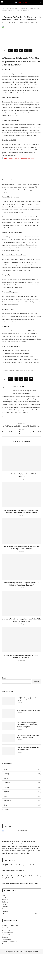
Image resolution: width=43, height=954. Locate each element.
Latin (22, 796)
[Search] (41, 2)
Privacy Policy (6, 928)
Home (3, 8)
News (22, 805)
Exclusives (22, 782)
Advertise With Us (7, 932)
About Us (5, 925)
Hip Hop (22, 791)
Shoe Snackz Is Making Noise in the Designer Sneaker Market (28, 736)
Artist (22, 769)
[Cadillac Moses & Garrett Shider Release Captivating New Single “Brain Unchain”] (21, 531)
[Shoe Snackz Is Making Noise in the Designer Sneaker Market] (8, 738)
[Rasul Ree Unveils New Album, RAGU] (8, 713)
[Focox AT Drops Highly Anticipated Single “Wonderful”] (21, 458)
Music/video (13, 8)
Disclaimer (5, 937)
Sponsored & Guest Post (9, 941)
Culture (22, 778)
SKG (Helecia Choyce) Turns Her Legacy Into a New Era (27, 699)
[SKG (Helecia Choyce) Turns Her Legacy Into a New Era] (8, 701)
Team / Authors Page (8, 944)
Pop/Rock (22, 809)
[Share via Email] (30, 50)
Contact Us (14, 925)
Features (22, 787)
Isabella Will (12, 22)
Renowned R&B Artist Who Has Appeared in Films (18, 370)
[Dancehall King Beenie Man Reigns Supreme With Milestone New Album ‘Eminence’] (21, 567)
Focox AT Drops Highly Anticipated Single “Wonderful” (28, 748)
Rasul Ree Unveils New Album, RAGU (29, 710)
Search (4, 678)
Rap (36, 913)
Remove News (6, 939)
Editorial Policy (6, 935)
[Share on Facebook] (16, 50)
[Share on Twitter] (21, 50)
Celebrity (22, 774)
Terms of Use (6, 930)
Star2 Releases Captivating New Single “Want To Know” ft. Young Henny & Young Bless (27, 725)
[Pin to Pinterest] (26, 50)
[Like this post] (11, 50)
